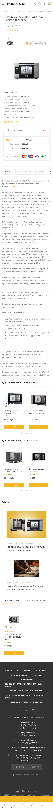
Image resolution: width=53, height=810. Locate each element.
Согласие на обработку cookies (26, 702)
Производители (18, 675)
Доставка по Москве (18, 140)
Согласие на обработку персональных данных (24, 696)
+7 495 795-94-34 (20, 717)
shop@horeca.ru (28, 732)
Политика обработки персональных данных (23, 685)
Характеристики (24, 171)
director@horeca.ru (28, 740)
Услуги (27, 671)
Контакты (38, 675)
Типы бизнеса (26, 679)
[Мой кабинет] (44, 4)
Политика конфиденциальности (26, 691)
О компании (11, 671)
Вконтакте (20, 710)
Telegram (26, 710)
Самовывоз (14, 148)
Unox (14, 114)
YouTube (32, 710)
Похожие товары (11, 600)
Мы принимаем (12, 156)
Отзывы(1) (39, 171)
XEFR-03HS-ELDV (16, 186)
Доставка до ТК (15, 144)
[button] (21, 434)
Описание (8, 171)
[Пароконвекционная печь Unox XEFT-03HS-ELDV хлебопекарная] (26, 70)
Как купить (42, 671)
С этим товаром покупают (35, 600)
